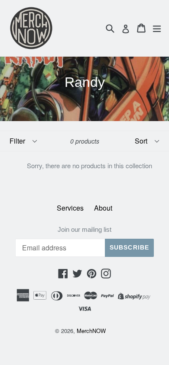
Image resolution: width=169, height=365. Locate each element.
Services (70, 208)
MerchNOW (91, 331)
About (103, 208)
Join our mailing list (84, 229)
